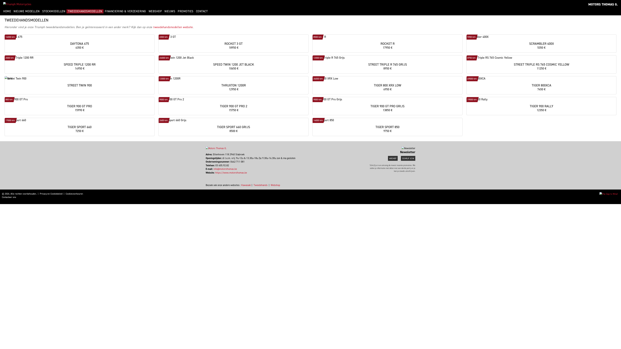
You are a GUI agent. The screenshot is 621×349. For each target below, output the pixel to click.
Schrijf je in (408, 158)
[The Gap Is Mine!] (608, 193)
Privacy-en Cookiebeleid (51, 193)
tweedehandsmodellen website (173, 27)
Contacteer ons (9, 197)
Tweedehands (260, 185)
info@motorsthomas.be (225, 169)
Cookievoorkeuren (74, 193)
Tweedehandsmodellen (85, 11)
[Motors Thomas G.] (17, 4)
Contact (202, 11)
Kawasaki (246, 185)
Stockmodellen (53, 11)
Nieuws (169, 11)
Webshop (155, 11)
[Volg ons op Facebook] (206, 176)
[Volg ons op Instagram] (207, 176)
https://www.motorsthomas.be (231, 172)
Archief (392, 158)
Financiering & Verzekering (125, 11)
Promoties (185, 11)
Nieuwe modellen (27, 11)
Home (7, 11)
